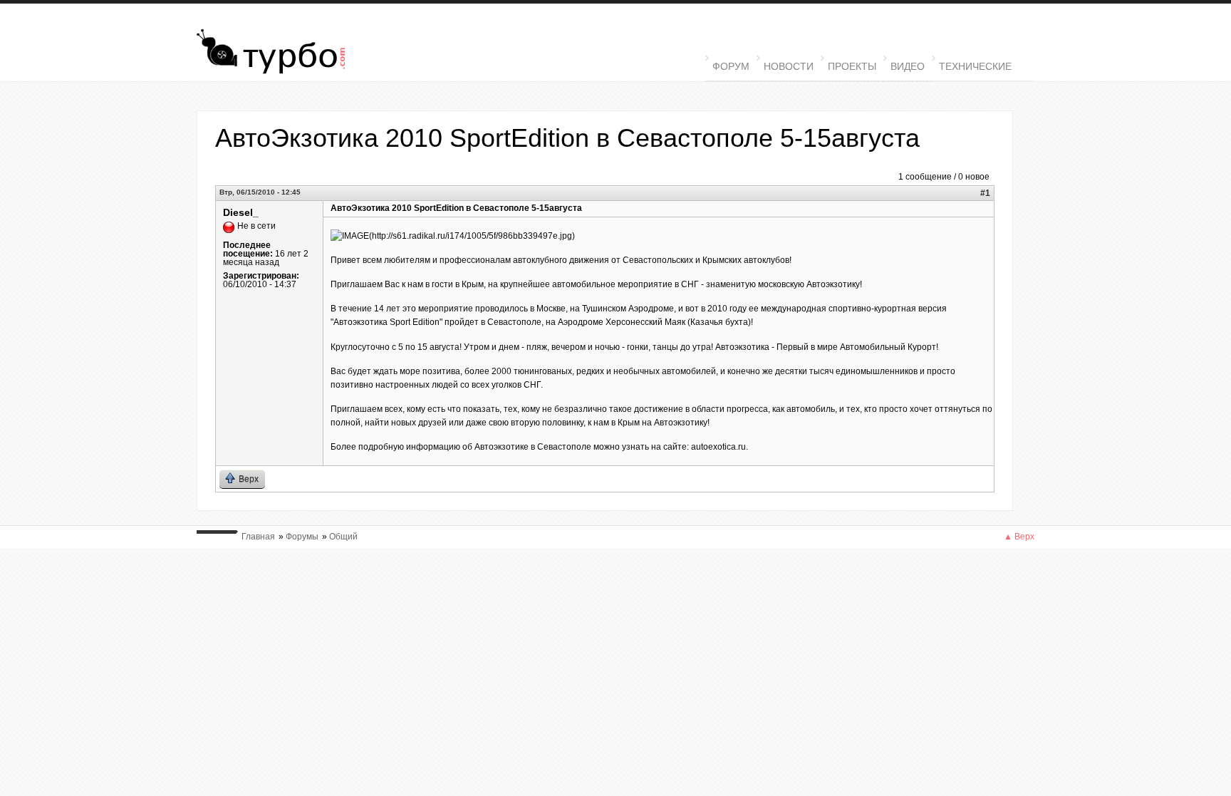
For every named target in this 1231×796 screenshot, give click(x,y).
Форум (730, 66)
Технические (972, 65)
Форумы (302, 537)
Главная (258, 537)
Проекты (852, 66)
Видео (907, 66)
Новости (789, 66)
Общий (343, 537)
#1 (985, 193)
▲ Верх (1019, 537)
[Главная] (307, 53)
